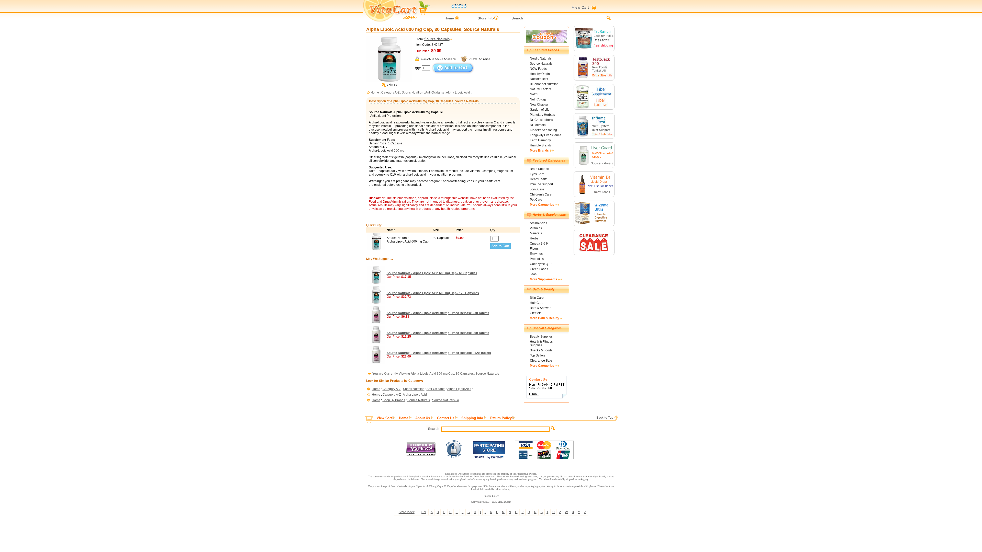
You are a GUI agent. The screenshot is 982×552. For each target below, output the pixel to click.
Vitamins (536, 228)
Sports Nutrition (412, 92)
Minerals (536, 233)
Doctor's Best (539, 79)
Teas (533, 274)
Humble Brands (541, 145)
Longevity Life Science (545, 135)
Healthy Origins (540, 74)
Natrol (534, 94)
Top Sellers (537, 355)
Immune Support (541, 184)
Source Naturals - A (445, 400)
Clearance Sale (541, 360)
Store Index (407, 512)
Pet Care (536, 199)
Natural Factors (540, 89)
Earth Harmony (540, 140)
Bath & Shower (540, 308)
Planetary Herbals (542, 115)
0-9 (423, 512)
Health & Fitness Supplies (541, 343)
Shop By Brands (394, 400)
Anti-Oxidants (434, 92)
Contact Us (445, 418)
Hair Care (536, 303)
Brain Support (539, 169)
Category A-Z (390, 92)
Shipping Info (472, 418)
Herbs (534, 238)
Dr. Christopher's (541, 120)
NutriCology (538, 99)
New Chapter (539, 104)
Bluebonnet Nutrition (544, 84)
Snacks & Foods (541, 350)
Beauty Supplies (541, 336)
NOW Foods (538, 69)
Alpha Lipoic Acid (458, 92)
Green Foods (539, 269)
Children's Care (541, 194)
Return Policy (501, 418)
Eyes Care (537, 174)
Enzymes (536, 254)
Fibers (534, 248)
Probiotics (537, 259)
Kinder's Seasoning (543, 130)
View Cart (384, 418)
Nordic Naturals (541, 58)
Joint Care (537, 189)
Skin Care (537, 298)
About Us (422, 418)
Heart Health (539, 179)
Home (375, 92)
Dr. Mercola (538, 125)
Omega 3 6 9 (539, 243)
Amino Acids (538, 223)
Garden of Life (540, 109)
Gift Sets (535, 313)
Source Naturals (418, 400)
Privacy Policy (491, 495)
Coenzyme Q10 (541, 264)
